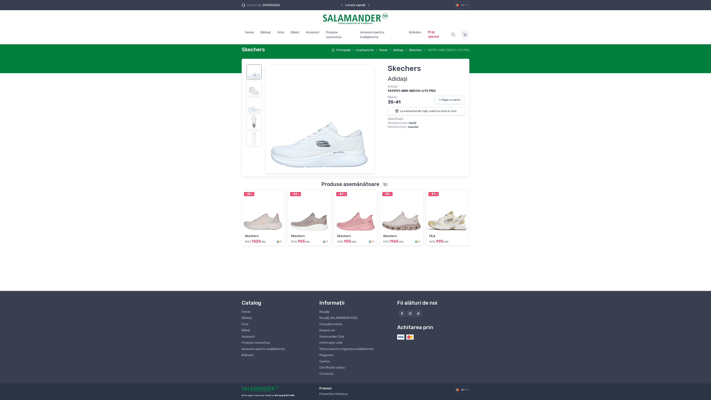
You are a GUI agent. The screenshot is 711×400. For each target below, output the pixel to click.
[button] (453, 34)
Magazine (326, 355)
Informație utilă (330, 342)
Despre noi (327, 330)
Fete (245, 324)
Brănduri (248, 355)
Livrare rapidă (355, 5)
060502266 (271, 5)
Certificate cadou (332, 367)
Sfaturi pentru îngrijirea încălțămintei (346, 349)
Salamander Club (331, 336)
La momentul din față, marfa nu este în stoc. (428, 111)
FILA (432, 236)
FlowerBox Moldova (333, 394)
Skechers (252, 236)
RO (463, 5)
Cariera (324, 361)
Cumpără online (330, 324)
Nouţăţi (324, 312)
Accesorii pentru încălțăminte (263, 349)
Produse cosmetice (256, 342)
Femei (246, 312)
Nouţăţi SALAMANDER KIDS (338, 318)
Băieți (246, 330)
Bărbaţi (247, 318)
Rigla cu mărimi (451, 99)
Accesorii (248, 336)
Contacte (326, 374)
